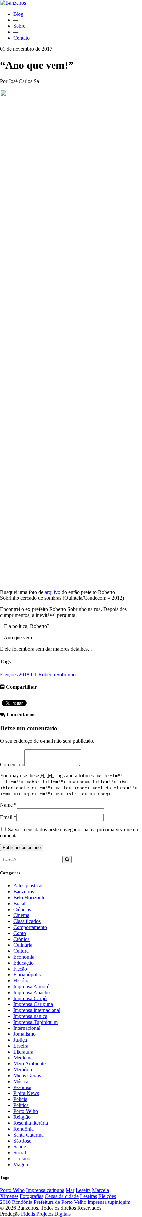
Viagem (21, 1164)
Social (19, 1152)
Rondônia (23, 1129)
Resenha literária (30, 1123)
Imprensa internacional (36, 1010)
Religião (22, 1117)
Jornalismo (24, 1034)
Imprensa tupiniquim (109, 1202)
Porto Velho (25, 1111)
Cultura (21, 951)
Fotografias (31, 1196)
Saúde (19, 1146)
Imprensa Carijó (30, 998)
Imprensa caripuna (45, 1190)
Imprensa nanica (30, 1016)
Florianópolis (27, 974)
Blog (18, 14)
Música (20, 1081)
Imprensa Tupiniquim (35, 1022)
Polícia (20, 1099)
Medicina (23, 1057)
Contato (21, 38)
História (21, 980)
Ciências (22, 909)
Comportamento (30, 927)
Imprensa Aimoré (31, 986)
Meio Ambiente (29, 1063)
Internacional (26, 1028)
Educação (23, 963)
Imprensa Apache (31, 992)
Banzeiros (23, 891)
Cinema (21, 915)
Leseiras (88, 1196)
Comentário (12, 764)
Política (21, 1105)
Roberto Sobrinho (57, 674)
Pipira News (26, 1093)
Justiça (20, 1040)
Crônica (21, 939)
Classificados (27, 921)
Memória (22, 1069)
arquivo (52, 592)
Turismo (21, 1158)
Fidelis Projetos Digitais (46, 1214)
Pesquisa (22, 1087)
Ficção (20, 968)
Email (6, 817)
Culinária (22, 945)
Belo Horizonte (29, 897)
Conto (19, 933)
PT (34, 674)
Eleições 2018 (14, 674)
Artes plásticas (28, 885)
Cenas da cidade (62, 1196)
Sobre (19, 26)
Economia (23, 957)
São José (22, 1141)
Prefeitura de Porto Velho (60, 1202)
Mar (70, 1190)
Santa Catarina (28, 1135)
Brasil (19, 903)
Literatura (23, 1052)
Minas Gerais (27, 1075)
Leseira (20, 1046)
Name (6, 805)
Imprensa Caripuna (33, 1004)
